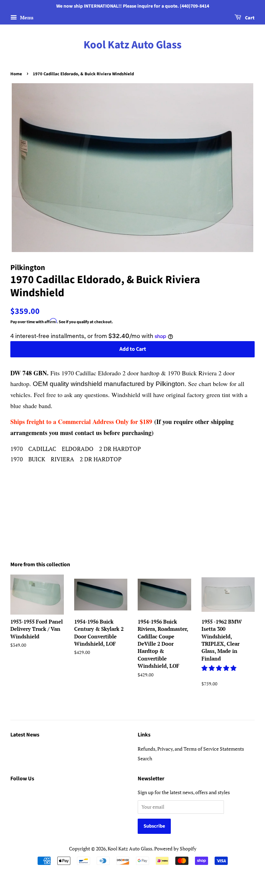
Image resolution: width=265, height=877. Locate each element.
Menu (26, 17)
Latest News (24, 735)
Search (145, 758)
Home (16, 74)
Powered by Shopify (175, 848)
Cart (249, 18)
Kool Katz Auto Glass (132, 44)
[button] (220, 668)
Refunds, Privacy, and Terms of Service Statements (191, 748)
